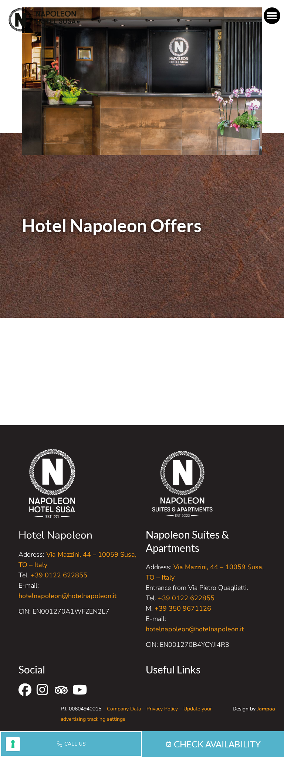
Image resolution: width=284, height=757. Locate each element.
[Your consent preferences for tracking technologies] (13, 744)
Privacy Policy (162, 708)
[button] (272, 15)
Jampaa (266, 708)
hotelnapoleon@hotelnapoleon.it (67, 595)
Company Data (124, 708)
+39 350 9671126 (183, 608)
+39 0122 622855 (59, 575)
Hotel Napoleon (55, 535)
